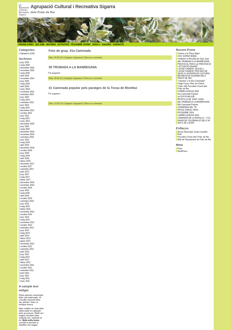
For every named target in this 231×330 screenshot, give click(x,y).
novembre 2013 (27, 222)
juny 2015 (24, 203)
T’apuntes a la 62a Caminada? (191, 81)
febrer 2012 (25, 262)
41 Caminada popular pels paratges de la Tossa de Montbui (93, 88)
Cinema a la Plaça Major (188, 53)
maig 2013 (25, 233)
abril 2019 (24, 145)
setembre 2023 (27, 94)
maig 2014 (25, 219)
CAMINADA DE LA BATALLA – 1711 (193, 118)
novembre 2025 (27, 70)
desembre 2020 (27, 123)
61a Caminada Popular (187, 94)
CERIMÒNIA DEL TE (187, 107)
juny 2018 (24, 153)
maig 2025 (25, 73)
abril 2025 (24, 76)
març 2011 (25, 281)
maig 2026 (25, 65)
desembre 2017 (27, 163)
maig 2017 (25, 177)
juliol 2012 (24, 251)
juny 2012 (24, 254)
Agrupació (24, 53)
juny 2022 (24, 105)
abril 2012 (24, 259)
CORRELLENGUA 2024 (188, 115)
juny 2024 (24, 81)
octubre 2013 (26, 225)
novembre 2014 (27, 211)
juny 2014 (24, 217)
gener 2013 (25, 241)
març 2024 (25, 89)
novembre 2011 (27, 265)
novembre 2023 (27, 91)
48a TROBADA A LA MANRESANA (193, 102)
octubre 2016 (26, 187)
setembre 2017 (27, 169)
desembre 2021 (27, 110)
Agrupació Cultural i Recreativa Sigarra (72, 6)
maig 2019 (25, 142)
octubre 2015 (26, 198)
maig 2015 (25, 206)
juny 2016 (24, 190)
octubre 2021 (26, 113)
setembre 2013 (27, 227)
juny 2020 (24, 126)
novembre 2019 (27, 134)
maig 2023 (25, 99)
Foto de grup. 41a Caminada (70, 50)
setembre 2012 (27, 249)
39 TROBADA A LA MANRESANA (73, 67)
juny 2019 (24, 139)
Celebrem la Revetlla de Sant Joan (193, 59)
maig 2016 (25, 193)
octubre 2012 (26, 246)
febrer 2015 (25, 209)
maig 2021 (25, 118)
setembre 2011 (27, 270)
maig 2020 (25, 129)
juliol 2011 (24, 273)
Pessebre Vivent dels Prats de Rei (193, 137)
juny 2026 (24, 62)
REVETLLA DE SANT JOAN (190, 99)
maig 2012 (25, 257)
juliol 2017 (24, 171)
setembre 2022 (27, 102)
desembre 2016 (27, 182)
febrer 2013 (25, 238)
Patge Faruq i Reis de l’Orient (190, 83)
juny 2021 (24, 115)
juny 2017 (24, 174)
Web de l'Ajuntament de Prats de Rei (194, 139)
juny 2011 (24, 275)
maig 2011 (25, 278)
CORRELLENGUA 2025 (188, 91)
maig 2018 (25, 155)
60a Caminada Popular (187, 104)
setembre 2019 (27, 137)
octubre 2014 (26, 214)
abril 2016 (24, 195)
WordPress (182, 151)
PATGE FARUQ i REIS (187, 110)
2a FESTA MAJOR (186, 96)
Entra (179, 148)
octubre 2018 (26, 150)
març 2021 (25, 121)
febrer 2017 (25, 179)
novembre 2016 (27, 185)
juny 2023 (24, 97)
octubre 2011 (26, 267)
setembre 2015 (27, 201)
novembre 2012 (27, 243)
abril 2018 (24, 158)
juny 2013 (24, 230)
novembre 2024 (27, 78)
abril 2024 (24, 86)
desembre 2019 (27, 131)
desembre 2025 (27, 68)
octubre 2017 (26, 166)
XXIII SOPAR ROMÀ (187, 56)
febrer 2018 (25, 161)
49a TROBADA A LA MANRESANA (193, 61)
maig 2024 (25, 83)
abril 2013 (24, 235)
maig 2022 (25, 107)
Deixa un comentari (93, 57)
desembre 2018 (27, 147)
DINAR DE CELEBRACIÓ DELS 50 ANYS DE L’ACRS (193, 121)
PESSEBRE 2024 (185, 112)
